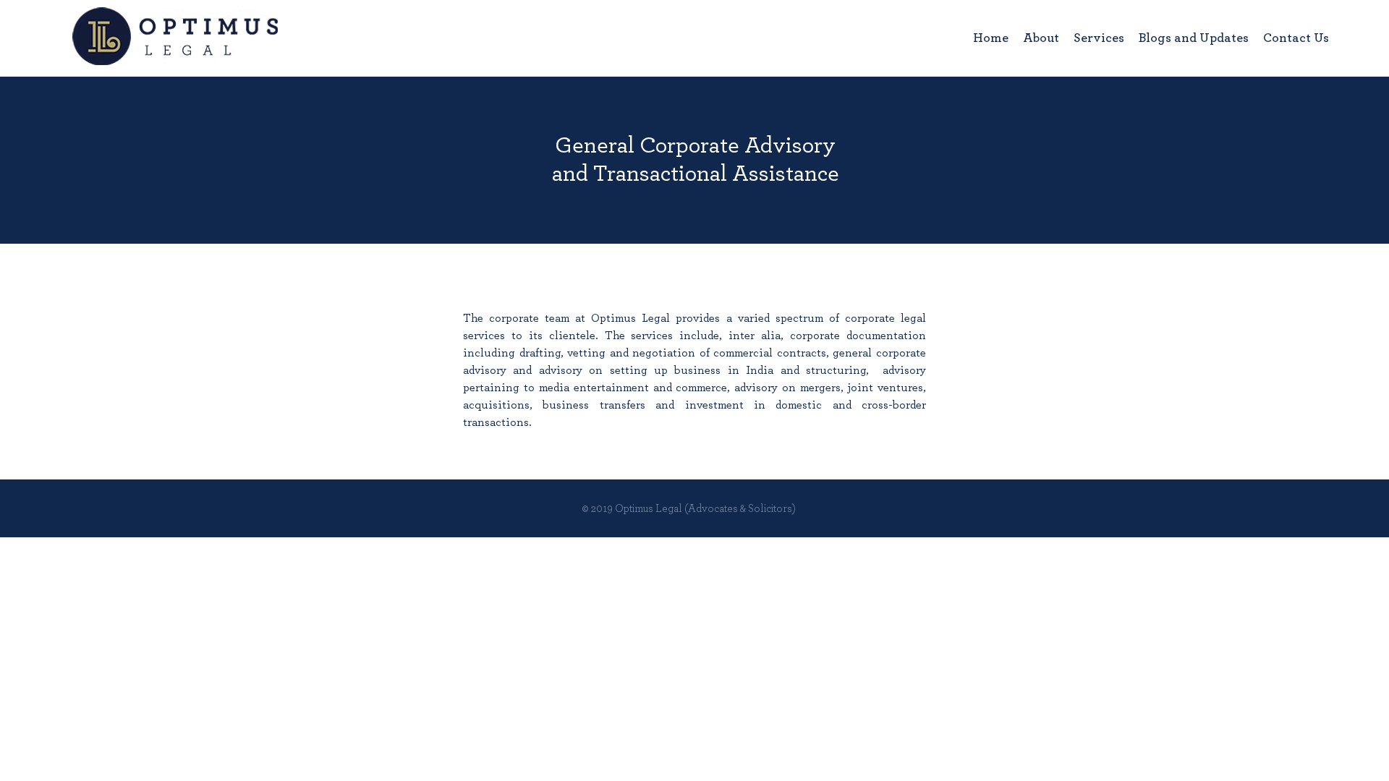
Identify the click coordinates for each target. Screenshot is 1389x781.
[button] (1098, 38)
